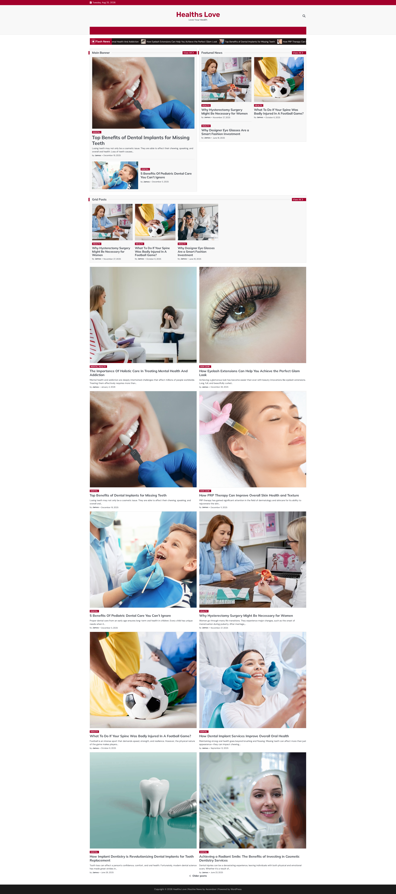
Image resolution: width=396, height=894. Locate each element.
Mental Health (98, 366)
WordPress (236, 889)
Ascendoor (211, 889)
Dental (96, 132)
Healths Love (198, 14)
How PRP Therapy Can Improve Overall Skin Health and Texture (277, 41)
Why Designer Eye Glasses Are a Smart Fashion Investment (225, 132)
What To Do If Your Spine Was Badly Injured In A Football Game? (278, 111)
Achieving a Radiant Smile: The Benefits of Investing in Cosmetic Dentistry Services (249, 858)
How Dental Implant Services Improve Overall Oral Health (244, 736)
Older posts (199, 875)
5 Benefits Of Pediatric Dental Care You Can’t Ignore (166, 175)
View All (187, 52)
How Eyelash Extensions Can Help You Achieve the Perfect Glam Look (144, 41)
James (98, 155)
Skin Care (205, 366)
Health (205, 105)
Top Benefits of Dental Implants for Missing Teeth (212, 41)
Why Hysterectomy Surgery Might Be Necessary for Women (224, 111)
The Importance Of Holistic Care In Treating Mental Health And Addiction (139, 373)
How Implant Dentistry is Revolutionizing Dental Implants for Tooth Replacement (142, 858)
